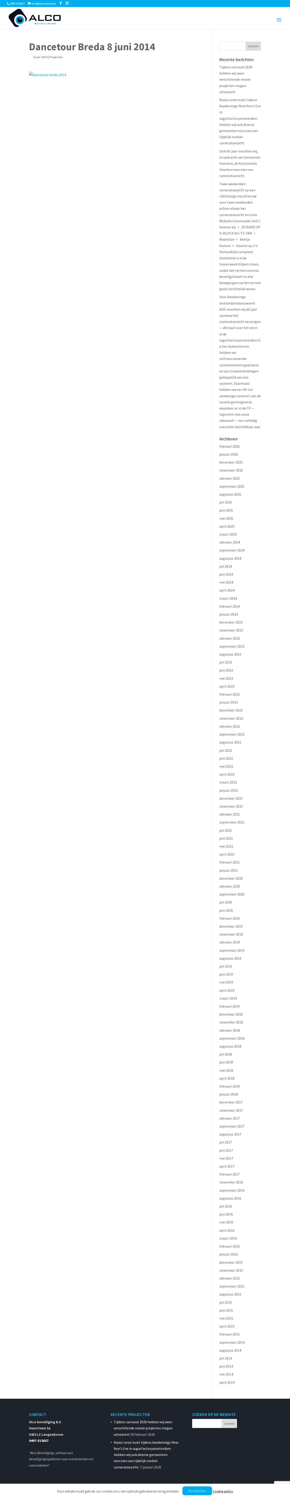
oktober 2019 (229, 942)
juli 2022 (225, 750)
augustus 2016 (230, 1198)
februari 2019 (229, 1006)
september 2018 (231, 1038)
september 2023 (231, 646)
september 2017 (231, 1126)
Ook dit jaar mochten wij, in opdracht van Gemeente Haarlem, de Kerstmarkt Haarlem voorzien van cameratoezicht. (239, 163)
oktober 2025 (229, 478)
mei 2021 (226, 846)
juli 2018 (225, 1054)
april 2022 (226, 774)
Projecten (56, 57)
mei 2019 (226, 982)
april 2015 (226, 1326)
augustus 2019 (230, 958)
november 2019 (231, 934)
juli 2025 (225, 502)
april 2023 (226, 686)
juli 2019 (225, 966)
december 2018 (231, 1014)
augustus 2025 (230, 494)
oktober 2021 (229, 814)
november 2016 (231, 1182)
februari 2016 (229, 1246)
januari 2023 (228, 702)
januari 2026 (228, 454)
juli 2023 (225, 662)
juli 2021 (225, 830)
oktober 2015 (229, 1278)
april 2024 (226, 590)
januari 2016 (228, 1254)
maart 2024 (228, 598)
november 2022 (231, 718)
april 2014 (226, 1382)
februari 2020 (229, 918)
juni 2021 (226, 838)
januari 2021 (228, 870)
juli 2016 (225, 1206)
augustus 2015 (230, 1294)
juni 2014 (226, 1366)
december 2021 (231, 798)
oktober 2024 (229, 542)
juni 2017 (226, 1150)
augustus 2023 (230, 654)
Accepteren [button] (197, 1490)
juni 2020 (226, 910)
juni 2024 (226, 574)
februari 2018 (229, 1086)
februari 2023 (229, 694)
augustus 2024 (230, 558)
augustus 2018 (230, 1046)
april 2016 (226, 1230)
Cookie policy (223, 1491)
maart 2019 (228, 998)
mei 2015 (226, 1318)
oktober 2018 (229, 1030)
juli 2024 (225, 566)
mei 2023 (226, 678)
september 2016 (231, 1190)
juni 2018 (226, 1062)
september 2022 (231, 734)
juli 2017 (225, 1142)
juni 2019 (226, 974)
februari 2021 (229, 862)
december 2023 (231, 622)
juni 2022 (226, 758)
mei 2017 (226, 1158)
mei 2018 (226, 1070)
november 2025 (231, 470)
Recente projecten (130, 1414)
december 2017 (231, 1102)
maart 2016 (228, 1238)
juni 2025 (226, 510)
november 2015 (231, 1270)
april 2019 (226, 990)
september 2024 (231, 550)
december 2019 (231, 926)
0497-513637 (38, 1440)
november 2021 (231, 806)
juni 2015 (226, 1310)
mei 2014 (226, 1374)
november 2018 (231, 1022)
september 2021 (231, 822)
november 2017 (231, 1110)
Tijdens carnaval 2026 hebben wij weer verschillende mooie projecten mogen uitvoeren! (235, 79)
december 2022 (231, 710)
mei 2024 (226, 582)
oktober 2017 (229, 1118)
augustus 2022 (230, 742)
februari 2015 (229, 1334)
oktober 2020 (229, 886)
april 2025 (226, 526)
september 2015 (231, 1286)
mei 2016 (226, 1222)
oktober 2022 (229, 726)
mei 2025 (226, 518)
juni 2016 (226, 1214)
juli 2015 (225, 1302)
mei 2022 (226, 766)
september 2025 (231, 486)
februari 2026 (229, 446)
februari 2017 (229, 1174)
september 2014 (231, 1342)
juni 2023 (226, 670)
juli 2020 (225, 902)
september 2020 (231, 894)
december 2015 (231, 1262)
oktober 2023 (229, 638)
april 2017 (226, 1166)
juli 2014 (225, 1358)
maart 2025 (228, 534)
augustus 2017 (230, 1134)
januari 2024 (228, 614)
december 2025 (231, 462)
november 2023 (231, 630)
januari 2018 (228, 1094)
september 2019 (231, 950)
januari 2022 (228, 790)
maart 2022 (228, 782)
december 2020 (231, 878)
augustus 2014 (230, 1350)
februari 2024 (229, 606)
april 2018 (226, 1078)
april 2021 (226, 854)
